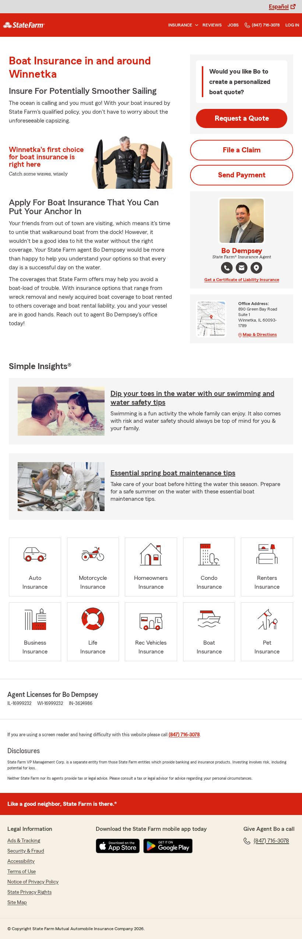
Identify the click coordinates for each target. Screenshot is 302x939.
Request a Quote (242, 118)
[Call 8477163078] (227, 268)
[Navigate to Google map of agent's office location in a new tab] (256, 268)
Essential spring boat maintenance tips (172, 473)
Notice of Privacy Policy (33, 882)
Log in (292, 25)
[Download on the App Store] (118, 846)
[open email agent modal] (241, 269)
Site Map (17, 902)
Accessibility (21, 861)
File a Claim (242, 150)
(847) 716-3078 (266, 25)
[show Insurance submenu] (195, 25)
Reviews (212, 25)
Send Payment (242, 175)
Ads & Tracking (23, 840)
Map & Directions (260, 334)
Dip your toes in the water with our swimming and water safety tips (192, 398)
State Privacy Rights (29, 892)
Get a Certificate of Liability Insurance (241, 279)
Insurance (180, 25)
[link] (24, 25)
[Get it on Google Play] (168, 846)
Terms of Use (21, 871)
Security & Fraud (25, 851)
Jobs (233, 25)
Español (279, 7)
